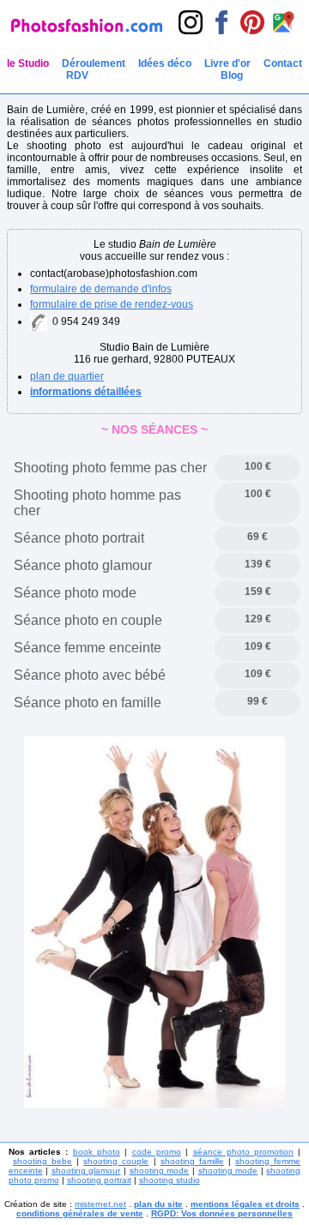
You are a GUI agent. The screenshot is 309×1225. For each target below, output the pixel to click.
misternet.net (100, 1204)
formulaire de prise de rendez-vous (111, 304)
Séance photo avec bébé (90, 675)
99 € (257, 701)
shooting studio (169, 1180)
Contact (283, 63)
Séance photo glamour (83, 565)
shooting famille (192, 1161)
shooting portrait (99, 1180)
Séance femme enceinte (87, 647)
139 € (258, 564)
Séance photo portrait (79, 538)
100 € (258, 466)
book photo (96, 1151)
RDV (77, 75)
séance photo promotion (243, 1151)
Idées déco (164, 63)
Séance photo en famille (87, 702)
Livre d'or (227, 63)
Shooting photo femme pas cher (110, 467)
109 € (258, 646)
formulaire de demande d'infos (101, 289)
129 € (258, 619)
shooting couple (115, 1161)
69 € (257, 537)
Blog (232, 75)
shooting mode (160, 1170)
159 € (258, 591)
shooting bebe (42, 1161)
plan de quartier (67, 376)
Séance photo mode (75, 592)
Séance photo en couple (88, 620)
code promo (156, 1151)
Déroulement (93, 63)
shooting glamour (86, 1170)
